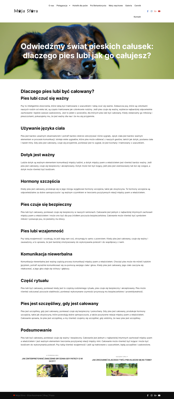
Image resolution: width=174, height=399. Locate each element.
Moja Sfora (20, 395)
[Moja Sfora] (26, 11)
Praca (51, 395)
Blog (45, 395)
